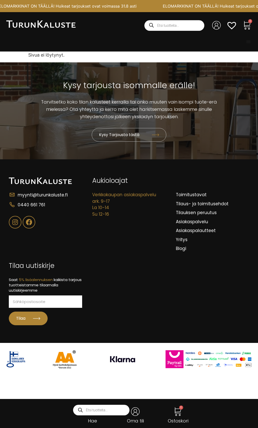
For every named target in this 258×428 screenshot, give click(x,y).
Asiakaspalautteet (196, 231)
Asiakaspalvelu (192, 222)
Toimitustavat (191, 195)
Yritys (181, 240)
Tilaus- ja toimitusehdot (202, 204)
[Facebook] (29, 222)
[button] (248, 41)
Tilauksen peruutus (196, 213)
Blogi (181, 248)
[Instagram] (15, 222)
